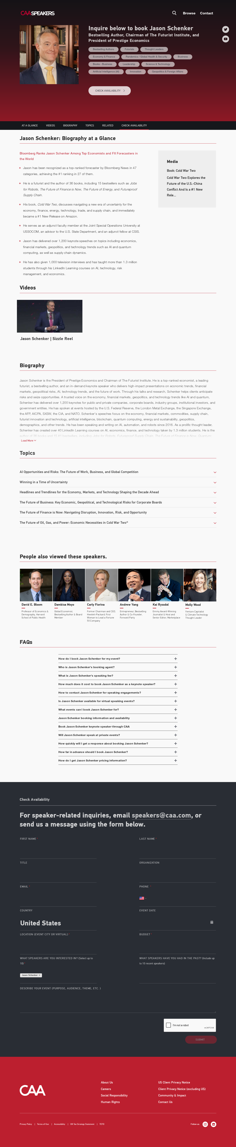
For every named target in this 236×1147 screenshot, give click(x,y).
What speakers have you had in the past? (177, 961)
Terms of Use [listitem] (43, 1124)
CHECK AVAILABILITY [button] (107, 90)
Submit (200, 1039)
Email (24, 886)
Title (23, 862)
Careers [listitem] (106, 1089)
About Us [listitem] (107, 1082)
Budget (144, 934)
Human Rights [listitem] (110, 1102)
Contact (206, 13)
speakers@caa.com (161, 815)
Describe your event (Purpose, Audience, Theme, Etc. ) (60, 988)
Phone (144, 886)
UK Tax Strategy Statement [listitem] (82, 1124)
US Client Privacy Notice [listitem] (174, 1082)
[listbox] (177, 946)
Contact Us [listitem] (165, 1102)
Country (26, 910)
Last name (147, 839)
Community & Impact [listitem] (172, 1095)
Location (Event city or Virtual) (44, 934)
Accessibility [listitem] (59, 1124)
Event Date (147, 910)
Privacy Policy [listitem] (26, 1124)
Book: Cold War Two (181, 170)
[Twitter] (225, 29)
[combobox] (58, 922)
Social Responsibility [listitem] (114, 1095)
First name (28, 839)
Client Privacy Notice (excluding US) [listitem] (182, 1089)
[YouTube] (225, 38)
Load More (27, 440)
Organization (149, 862)
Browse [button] (189, 13)
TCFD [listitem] (102, 1124)
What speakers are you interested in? (56, 961)
